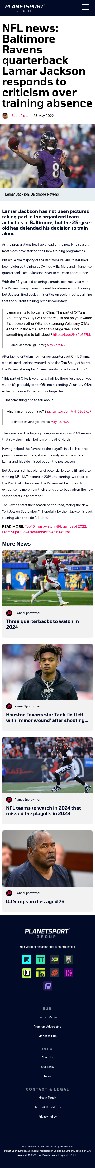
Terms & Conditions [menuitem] (48, 1107)
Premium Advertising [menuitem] (47, 1026)
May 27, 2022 (56, 345)
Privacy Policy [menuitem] (47, 1116)
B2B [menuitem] (47, 1009)
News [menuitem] (47, 1076)
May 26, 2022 (60, 422)
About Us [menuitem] (48, 1057)
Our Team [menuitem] (47, 1067)
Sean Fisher (21, 116)
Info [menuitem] (47, 1049)
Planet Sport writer (27, 613)
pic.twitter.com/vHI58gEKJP (69, 411)
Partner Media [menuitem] (47, 1017)
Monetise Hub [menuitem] (47, 1036)
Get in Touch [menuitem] (47, 1097)
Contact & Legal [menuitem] (47, 1089)
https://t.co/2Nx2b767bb (72, 335)
